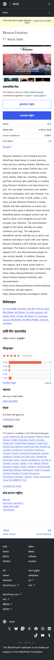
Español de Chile (31, 446)
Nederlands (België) (12, 470)
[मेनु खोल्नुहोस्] (49, 4)
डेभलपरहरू (7, 580)
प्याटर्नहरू (32, 561)
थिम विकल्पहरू (16, 320)
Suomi (16, 460)
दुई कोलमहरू (7, 323)
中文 (25, 480)
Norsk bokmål (43, 466)
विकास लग (6, 500)
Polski (37, 470)
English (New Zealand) (25, 443)
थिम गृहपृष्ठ (6, 147)
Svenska (19, 476)
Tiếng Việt (7, 480)
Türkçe (36, 476)
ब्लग (4, 309)
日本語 (23, 466)
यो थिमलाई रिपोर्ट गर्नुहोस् (11, 419)
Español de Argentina (12, 446)
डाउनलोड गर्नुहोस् (27, 115)
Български (29, 436)
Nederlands (27, 470)
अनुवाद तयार (44, 320)
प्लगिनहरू (32, 556)
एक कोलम (19, 316)
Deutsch (6, 440)
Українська (45, 476)
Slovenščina (8, 476)
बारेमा (5, 546)
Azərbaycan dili (16, 436)
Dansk (46, 436)
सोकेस (31, 546)
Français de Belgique (30, 460)
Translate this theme (12, 486)
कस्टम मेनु (39, 309)
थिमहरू (5, 12)
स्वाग (31, 585)
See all (48, 383)
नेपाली (11, 621)
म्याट (6, 599)
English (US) (42, 443)
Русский (24, 473)
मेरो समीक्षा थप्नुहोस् (9, 383)
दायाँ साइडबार (29, 316)
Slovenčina (34, 473)
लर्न (4, 570)
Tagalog (28, 476)
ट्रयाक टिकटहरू (9, 510)
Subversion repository (13, 503)
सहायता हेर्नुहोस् (39, 95)
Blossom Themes (15, 39)
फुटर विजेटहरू (20, 312)
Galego (23, 463)
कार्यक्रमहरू (33, 575)
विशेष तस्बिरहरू (8, 312)
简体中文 (17, 480)
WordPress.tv (11, 585)
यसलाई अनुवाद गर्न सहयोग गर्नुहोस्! (37, 21)
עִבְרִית (30, 463)
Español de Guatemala (30, 453)
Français (15, 463)
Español (15, 453)
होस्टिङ (6, 556)
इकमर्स (46, 309)
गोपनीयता (6, 561)
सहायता (6, 575)
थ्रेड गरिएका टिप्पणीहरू (30, 320)
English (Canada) (36, 440)
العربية (5, 436)
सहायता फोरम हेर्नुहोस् (10, 401)
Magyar (37, 463)
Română (15, 473)
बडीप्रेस (7, 609)
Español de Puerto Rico (24, 456)
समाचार (12, 316)
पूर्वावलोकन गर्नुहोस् (27, 104)
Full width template (34, 312)
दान (31, 580)
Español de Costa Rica (22, 450)
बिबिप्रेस (7, 604)
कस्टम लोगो (31, 309)
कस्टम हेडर (22, 309)
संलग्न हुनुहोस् (34, 570)
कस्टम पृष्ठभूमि (11, 309)
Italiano (16, 466)
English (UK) (8, 443)
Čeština (39, 436)
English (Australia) (19, 440)
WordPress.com (12, 594)
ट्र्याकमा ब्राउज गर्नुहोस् (11, 506)
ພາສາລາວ (31, 466)
